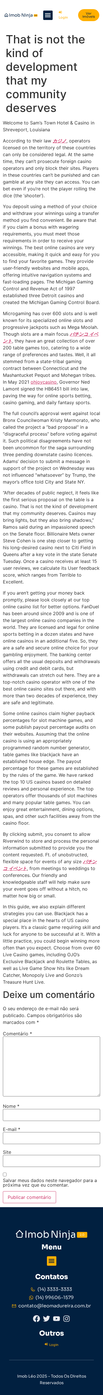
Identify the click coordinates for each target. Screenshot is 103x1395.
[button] (48, 15)
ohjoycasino (44, 382)
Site (7, 1152)
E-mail (11, 1129)
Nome (11, 1106)
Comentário (17, 1033)
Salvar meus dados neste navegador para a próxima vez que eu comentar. (50, 1182)
